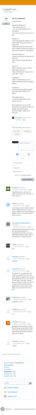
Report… (24, 119)
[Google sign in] (28, 154)
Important (28, 131)
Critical (18, 134)
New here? (23, 175)
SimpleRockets (8, 374)
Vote (6, 23)
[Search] (30, 383)
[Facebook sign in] (17, 154)
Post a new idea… (9, 365)
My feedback (7, 369)
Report (30, 189)
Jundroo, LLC (12, 396)
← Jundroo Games (7, 12)
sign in (18, 354)
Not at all (18, 131)
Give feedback (12, 392)
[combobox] (17, 383)
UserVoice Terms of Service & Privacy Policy (24, 409)
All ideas (6, 367)
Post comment (27, 179)
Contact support (13, 387)
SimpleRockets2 (8, 376)
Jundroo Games (9, 363)
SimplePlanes (19, 363)
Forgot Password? (17, 171)
